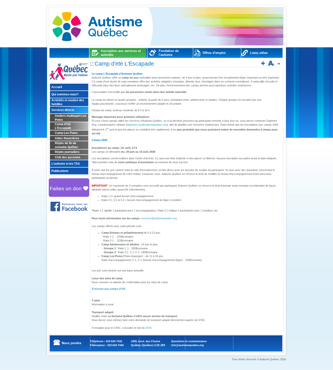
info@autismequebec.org (187, 345)
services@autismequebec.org (159, 218)
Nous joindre (71, 343)
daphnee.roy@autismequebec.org (147, 124)
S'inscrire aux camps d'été (108, 288)
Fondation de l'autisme (169, 53)
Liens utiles (259, 53)
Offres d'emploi (214, 53)
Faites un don (66, 188)
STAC (149, 327)
